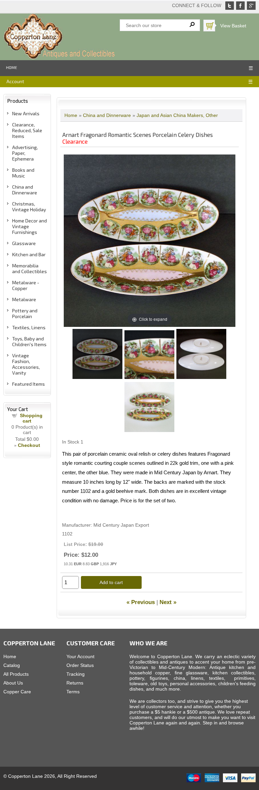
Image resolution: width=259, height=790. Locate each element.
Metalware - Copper (25, 285)
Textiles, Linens (29, 327)
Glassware (24, 243)
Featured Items (28, 384)
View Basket (233, 25)
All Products (16, 674)
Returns (74, 683)
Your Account (80, 656)
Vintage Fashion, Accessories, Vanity (26, 364)
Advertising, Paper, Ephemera (25, 153)
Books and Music (23, 172)
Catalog (11, 665)
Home (11, 67)
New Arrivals (25, 113)
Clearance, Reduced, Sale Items (27, 130)
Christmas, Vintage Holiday (29, 206)
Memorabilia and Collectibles (29, 268)
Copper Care (17, 691)
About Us (13, 683)
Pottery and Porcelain (24, 313)
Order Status (80, 665)
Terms (73, 691)
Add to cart (111, 582)
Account (15, 81)
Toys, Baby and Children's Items (29, 341)
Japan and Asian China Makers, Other (177, 115)
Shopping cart (31, 418)
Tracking (75, 674)
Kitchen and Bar (29, 254)
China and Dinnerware (24, 189)
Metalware (24, 299)
